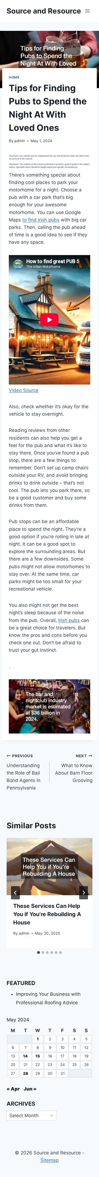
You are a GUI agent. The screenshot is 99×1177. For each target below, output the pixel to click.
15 (37, 1056)
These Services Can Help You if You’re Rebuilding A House (47, 914)
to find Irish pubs (40, 220)
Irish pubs (69, 620)
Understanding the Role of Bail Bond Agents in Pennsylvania (23, 772)
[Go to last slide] (15, 892)
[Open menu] (87, 11)
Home (14, 77)
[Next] (83, 892)
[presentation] (49, 866)
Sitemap (49, 1160)
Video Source (23, 390)
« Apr (13, 1089)
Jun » (30, 1089)
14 (25, 1056)
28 (25, 1073)
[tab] (38, 952)
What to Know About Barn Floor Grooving (73, 768)
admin (19, 141)
